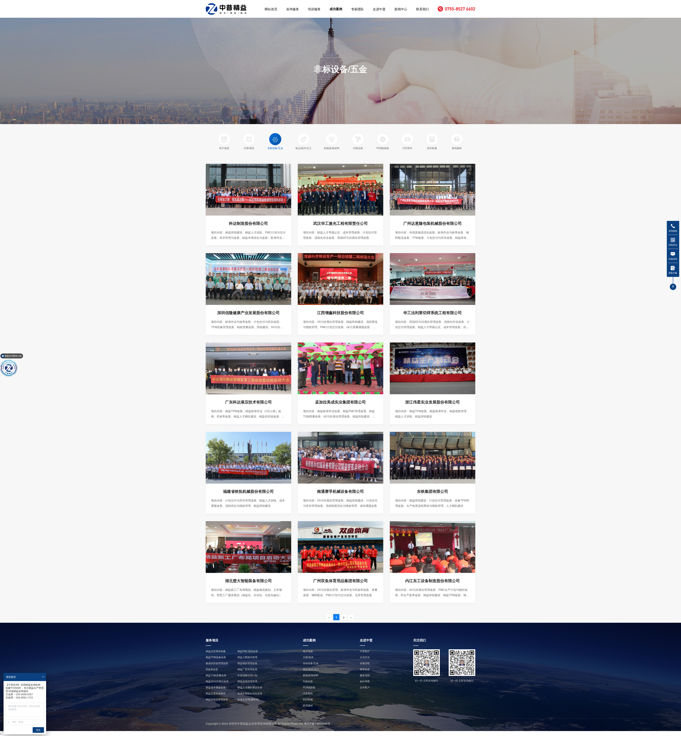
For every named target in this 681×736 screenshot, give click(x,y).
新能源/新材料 (311, 675)
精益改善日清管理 (247, 681)
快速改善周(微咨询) (248, 699)
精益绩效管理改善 (247, 663)
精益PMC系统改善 (247, 651)
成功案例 (336, 9)
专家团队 (357, 9)
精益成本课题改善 (216, 687)
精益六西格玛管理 (247, 657)
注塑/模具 (308, 657)
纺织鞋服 (308, 699)
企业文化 (365, 657)
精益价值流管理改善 (217, 699)
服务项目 (212, 640)
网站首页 (271, 9)
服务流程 (365, 675)
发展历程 (365, 663)
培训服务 (314, 9)
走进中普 (379, 9)
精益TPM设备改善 (216, 657)
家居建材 (308, 705)
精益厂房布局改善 (247, 669)
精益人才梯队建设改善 (249, 687)
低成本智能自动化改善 (249, 693)
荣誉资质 (365, 669)
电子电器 (308, 651)
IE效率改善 (212, 669)
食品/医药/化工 (311, 669)
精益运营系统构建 (216, 651)
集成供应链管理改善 (217, 663)
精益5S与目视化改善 (217, 681)
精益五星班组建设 (216, 693)
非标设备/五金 (311, 663)
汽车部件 (308, 693)
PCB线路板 (309, 687)
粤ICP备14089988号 (317, 723)
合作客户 (365, 687)
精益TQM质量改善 (216, 675)
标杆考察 (365, 681)
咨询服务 (292, 9)
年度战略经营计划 (247, 675)
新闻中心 (400, 9)
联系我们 (422, 9)
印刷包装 (308, 681)
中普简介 (365, 651)
